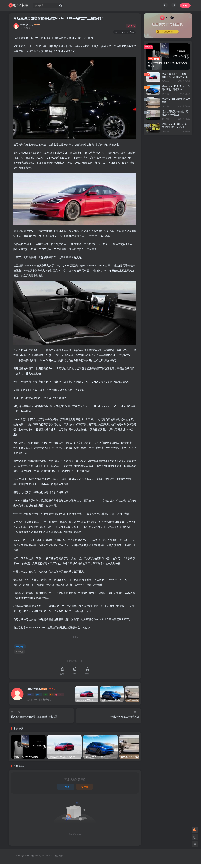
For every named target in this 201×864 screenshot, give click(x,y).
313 (31, 694)
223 (39, 694)
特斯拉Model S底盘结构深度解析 (176, 100)
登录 (67, 786)
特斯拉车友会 (27, 24)
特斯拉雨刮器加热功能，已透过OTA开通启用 (175, 113)
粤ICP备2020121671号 (45, 855)
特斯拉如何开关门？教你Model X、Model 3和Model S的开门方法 (175, 76)
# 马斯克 (19, 651)
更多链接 (59, 855)
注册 (86, 786)
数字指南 (31, 855)
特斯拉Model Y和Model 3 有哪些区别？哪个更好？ (176, 88)
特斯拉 (21, 646)
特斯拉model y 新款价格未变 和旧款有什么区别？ (175, 125)
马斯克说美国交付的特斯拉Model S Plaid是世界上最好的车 (59, 18)
